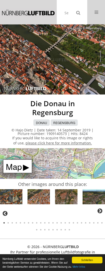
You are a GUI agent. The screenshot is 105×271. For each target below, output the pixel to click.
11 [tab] (44, 222)
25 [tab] (101, 222)
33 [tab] (65, 229)
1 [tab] (4, 222)
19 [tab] (77, 222)
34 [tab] (69, 229)
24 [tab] (97, 222)
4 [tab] (16, 222)
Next (99, 210)
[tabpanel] (11, 197)
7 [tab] (28, 222)
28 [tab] (44, 229)
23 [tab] (93, 222)
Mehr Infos (79, 266)
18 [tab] (73, 222)
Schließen (87, 260)
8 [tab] (32, 222)
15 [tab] (61, 222)
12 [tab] (48, 222)
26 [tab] (36, 229)
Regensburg (64, 122)
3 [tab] (12, 222)
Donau (41, 122)
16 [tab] (65, 222)
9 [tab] (36, 222)
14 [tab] (57, 222)
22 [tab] (89, 222)
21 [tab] (85, 222)
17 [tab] (69, 222)
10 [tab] (40, 222)
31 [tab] (57, 229)
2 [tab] (8, 222)
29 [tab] (48, 229)
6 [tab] (24, 222)
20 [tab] (81, 222)
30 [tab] (53, 229)
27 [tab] (40, 229)
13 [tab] (53, 222)
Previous (5, 213)
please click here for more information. (58, 143)
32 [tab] (61, 229)
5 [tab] (20, 222)
